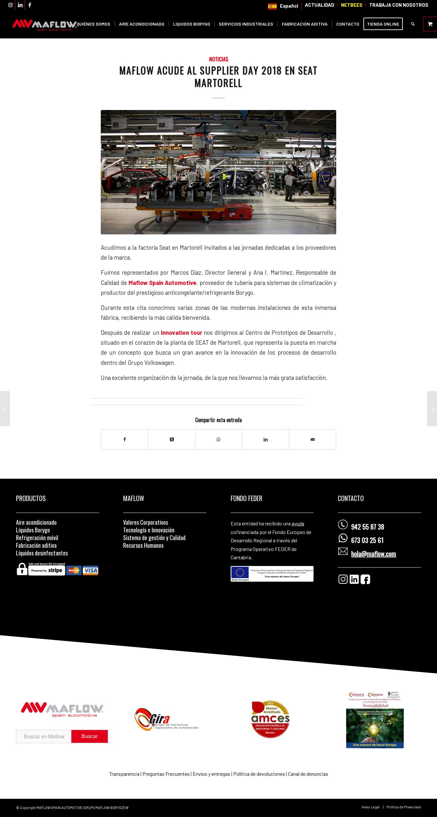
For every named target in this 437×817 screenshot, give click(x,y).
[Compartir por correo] (312, 439)
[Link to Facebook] (30, 5)
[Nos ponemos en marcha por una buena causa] (432, 408)
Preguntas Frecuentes (166, 774)
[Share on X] (171, 439)
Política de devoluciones (259, 774)
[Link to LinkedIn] (20, 5)
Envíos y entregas (212, 774)
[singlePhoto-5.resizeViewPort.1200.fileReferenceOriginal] (218, 172)
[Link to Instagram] (10, 5)
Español (289, 6)
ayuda (298, 523)
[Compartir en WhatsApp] (218, 439)
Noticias (218, 59)
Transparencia (124, 774)
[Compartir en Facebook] (124, 439)
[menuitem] (283, 6)
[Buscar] (413, 24)
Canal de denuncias (308, 774)
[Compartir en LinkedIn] (265, 439)
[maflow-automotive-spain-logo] (44, 24)
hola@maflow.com (373, 553)
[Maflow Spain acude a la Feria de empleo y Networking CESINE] (5, 408)
